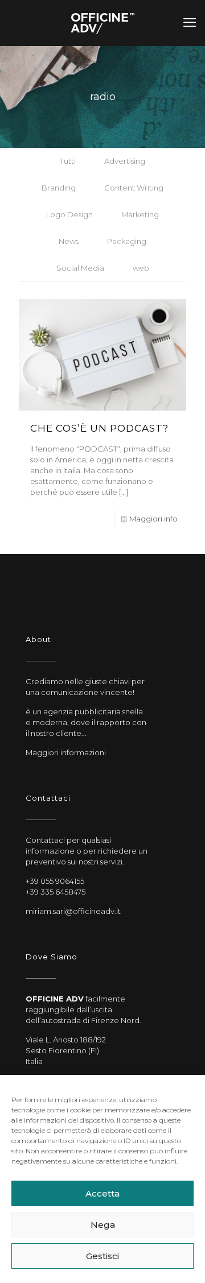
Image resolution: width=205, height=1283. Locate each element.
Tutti (68, 160)
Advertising (124, 160)
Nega (103, 1224)
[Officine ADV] (102, 23)
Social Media (80, 267)
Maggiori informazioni (66, 752)
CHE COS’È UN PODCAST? (99, 428)
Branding (59, 187)
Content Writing (133, 187)
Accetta (102, 1193)
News (69, 241)
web (141, 267)
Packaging (126, 241)
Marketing (140, 214)
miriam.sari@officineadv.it (73, 911)
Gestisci (102, 1256)
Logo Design (69, 214)
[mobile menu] (189, 22)
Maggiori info (153, 518)
